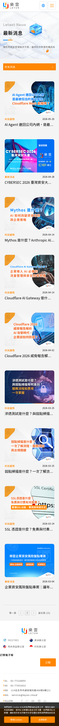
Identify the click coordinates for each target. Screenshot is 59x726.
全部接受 (43, 719)
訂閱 (48, 662)
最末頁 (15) (44, 613)
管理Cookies (16, 719)
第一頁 (12, 613)
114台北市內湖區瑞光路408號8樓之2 (31, 690)
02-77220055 (18, 681)
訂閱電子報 (6, 655)
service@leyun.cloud (24, 695)
